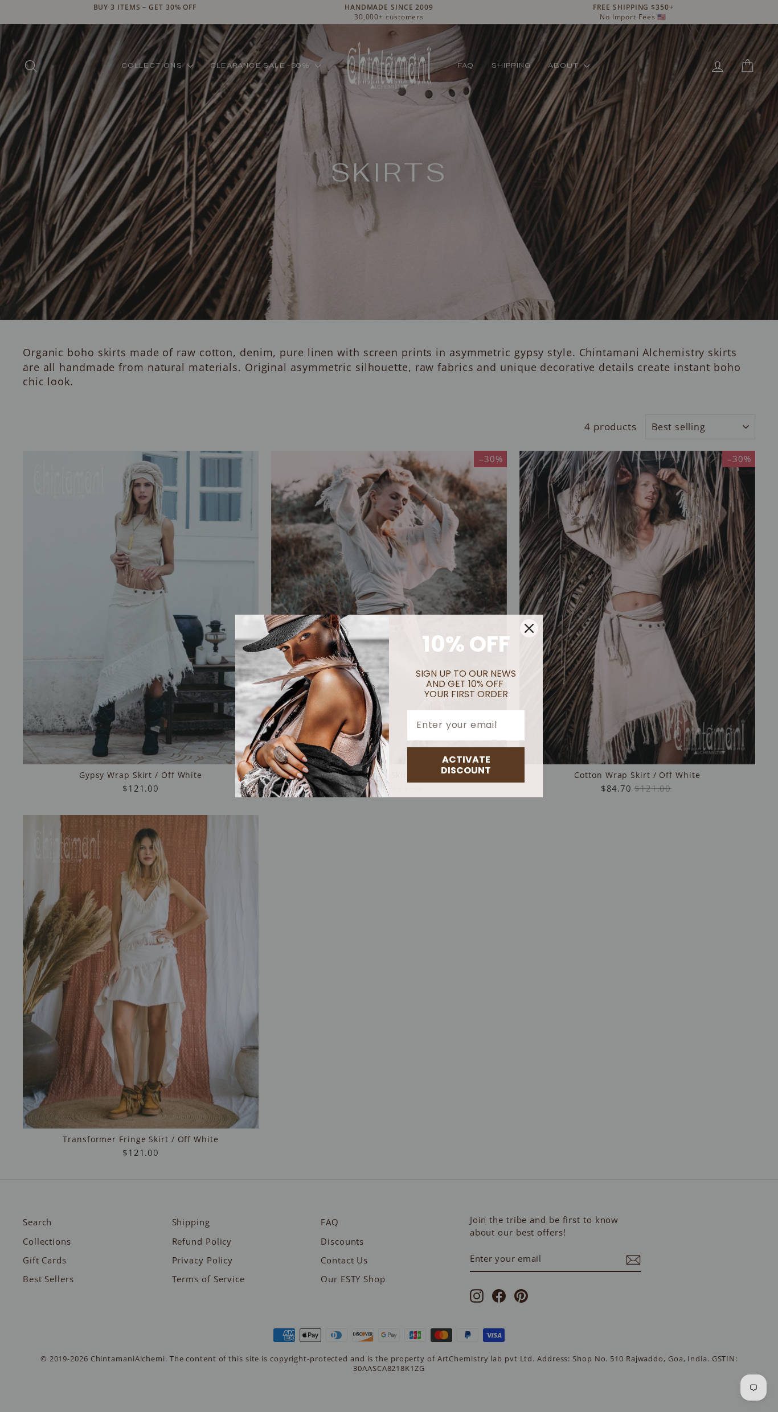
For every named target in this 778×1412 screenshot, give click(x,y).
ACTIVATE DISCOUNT (466, 765)
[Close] (529, 628)
